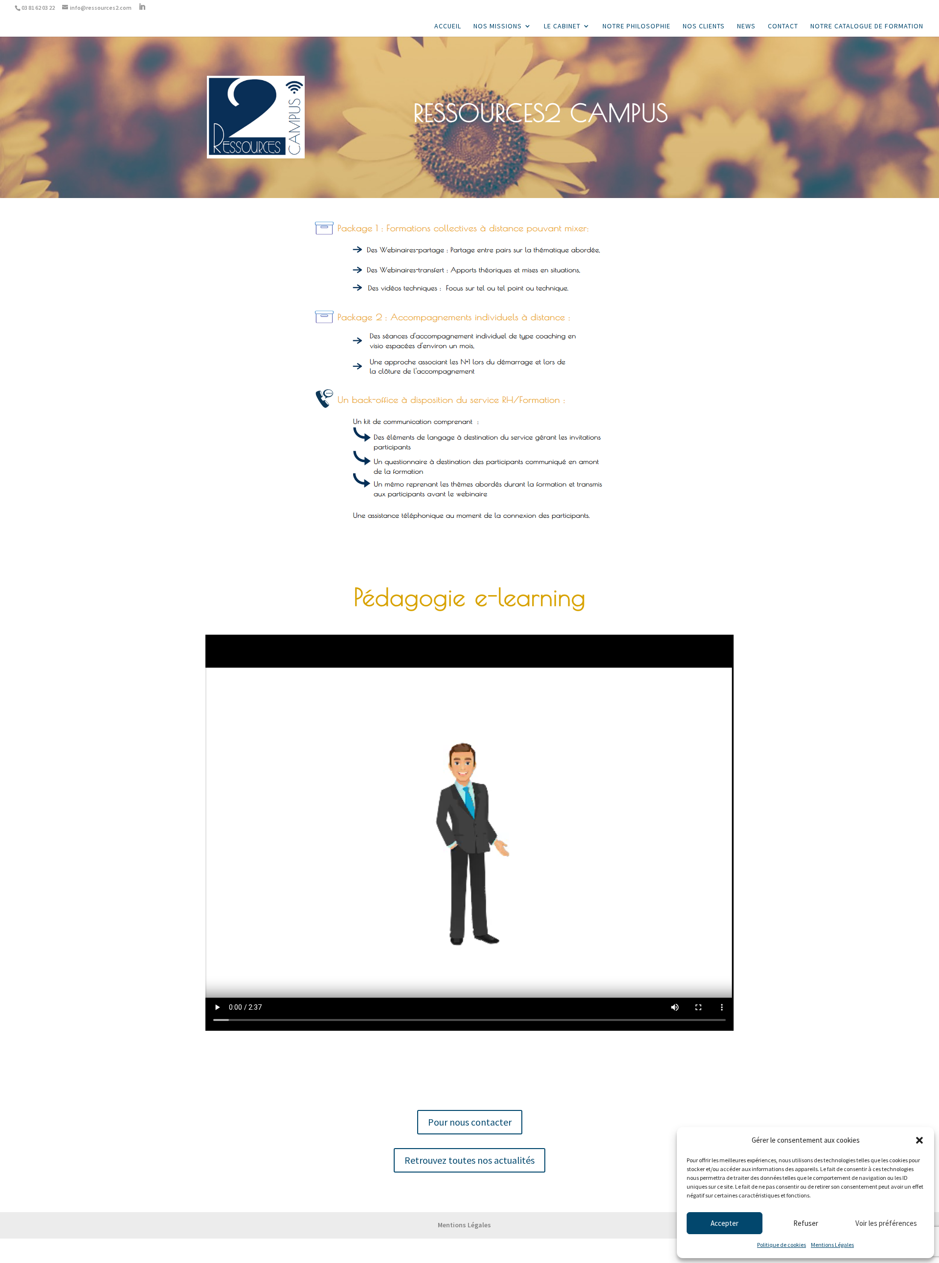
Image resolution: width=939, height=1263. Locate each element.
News (746, 26)
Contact (783, 26)
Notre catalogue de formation (866, 26)
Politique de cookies (781, 1244)
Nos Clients (704, 26)
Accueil (447, 26)
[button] (919, 1140)
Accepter (724, 1223)
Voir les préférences (886, 1223)
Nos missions (497, 26)
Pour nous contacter (470, 1122)
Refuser (805, 1223)
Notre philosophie (637, 26)
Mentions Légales (832, 1244)
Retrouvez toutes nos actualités (469, 1160)
